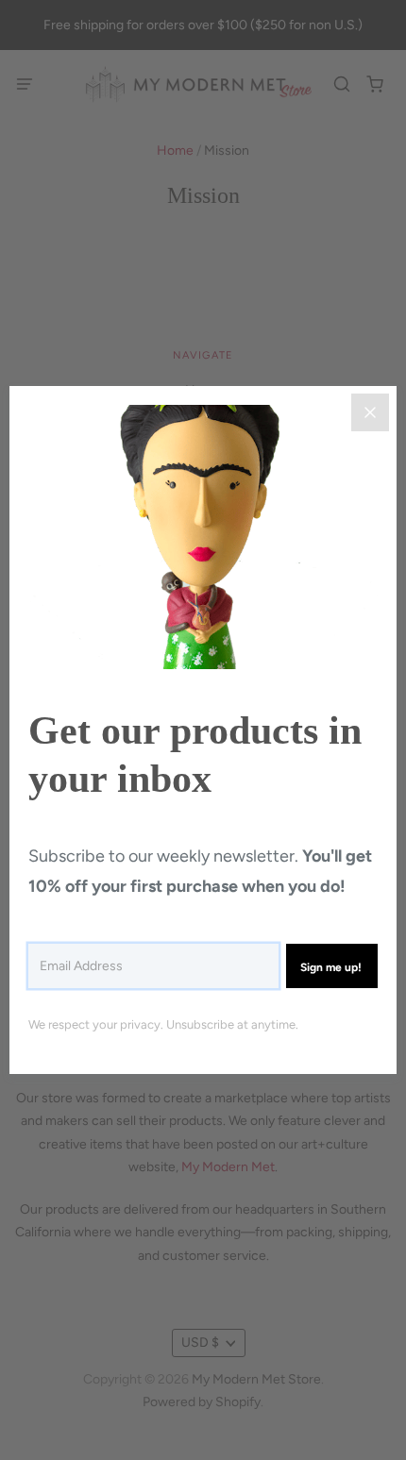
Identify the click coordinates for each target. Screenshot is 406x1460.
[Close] (370, 412)
